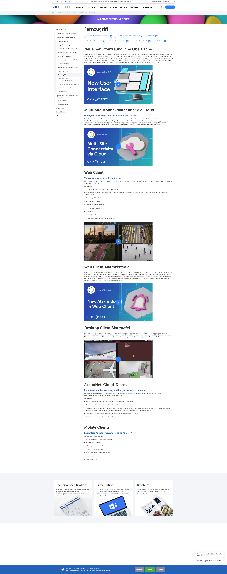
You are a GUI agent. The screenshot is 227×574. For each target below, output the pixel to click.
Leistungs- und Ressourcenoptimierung (65, 79)
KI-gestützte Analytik (65, 45)
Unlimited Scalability (64, 56)
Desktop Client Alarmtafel (117, 41)
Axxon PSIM (60, 108)
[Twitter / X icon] (70, 2)
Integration (60, 116)
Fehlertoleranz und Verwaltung (67, 88)
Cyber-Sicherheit (63, 63)
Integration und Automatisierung (68, 84)
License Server (62, 91)
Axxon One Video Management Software (67, 96)
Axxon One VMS (67, 12)
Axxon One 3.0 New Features (66, 33)
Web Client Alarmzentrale (94, 41)
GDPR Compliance (63, 104)
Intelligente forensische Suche (67, 48)
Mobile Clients (159, 41)
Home (53, 12)
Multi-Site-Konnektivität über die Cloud (128, 35)
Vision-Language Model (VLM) (67, 60)
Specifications (62, 101)
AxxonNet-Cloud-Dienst (140, 41)
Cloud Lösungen (61, 112)
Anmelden (166, 1)
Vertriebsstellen (156, 1)
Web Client (151, 35)
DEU (172, 1)
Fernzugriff (62, 75)
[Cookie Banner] (113, 569)
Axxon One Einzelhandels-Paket (68, 67)
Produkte (58, 12)
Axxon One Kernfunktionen (79, 12)
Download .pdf (101, 496)
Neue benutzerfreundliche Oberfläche (98, 35)
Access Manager (63, 41)
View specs (59, 498)
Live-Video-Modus (64, 71)
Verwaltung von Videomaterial (67, 52)
